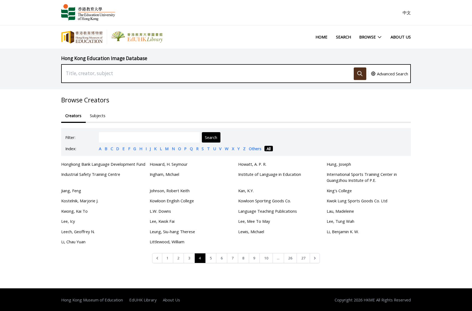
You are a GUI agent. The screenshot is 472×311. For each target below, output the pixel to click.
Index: (70, 148)
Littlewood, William (167, 241)
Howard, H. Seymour (169, 164)
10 (266, 258)
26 (290, 258)
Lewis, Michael (251, 231)
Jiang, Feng (71, 190)
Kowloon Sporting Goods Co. (264, 200)
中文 (407, 12)
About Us (401, 37)
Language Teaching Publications (267, 211)
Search (343, 37)
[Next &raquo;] (315, 258)
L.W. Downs (160, 211)
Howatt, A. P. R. (252, 164)
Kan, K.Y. (246, 190)
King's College (339, 190)
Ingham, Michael (164, 174)
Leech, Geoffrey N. (78, 231)
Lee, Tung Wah (340, 221)
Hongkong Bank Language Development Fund (103, 164)
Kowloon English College (172, 200)
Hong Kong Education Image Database (104, 58)
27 (303, 258)
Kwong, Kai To (74, 211)
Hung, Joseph (339, 164)
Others (255, 148)
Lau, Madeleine (340, 211)
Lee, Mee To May (254, 221)
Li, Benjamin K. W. (343, 231)
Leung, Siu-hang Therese (172, 231)
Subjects (97, 115)
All (269, 148)
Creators (73, 115)
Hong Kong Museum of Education (92, 300)
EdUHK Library (143, 300)
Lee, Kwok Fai (162, 221)
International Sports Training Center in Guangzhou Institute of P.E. (362, 177)
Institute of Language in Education (269, 174)
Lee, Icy (68, 221)
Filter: (70, 137)
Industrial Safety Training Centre (90, 174)
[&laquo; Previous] (157, 258)
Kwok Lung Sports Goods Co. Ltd (357, 200)
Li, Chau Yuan (73, 241)
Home (321, 37)
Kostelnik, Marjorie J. (79, 200)
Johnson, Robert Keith (170, 190)
